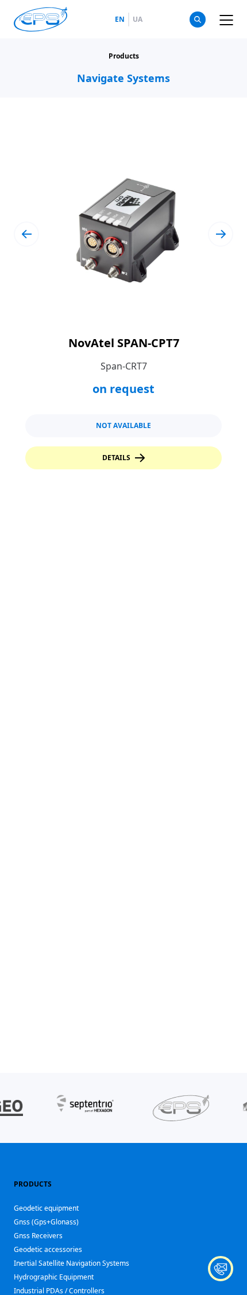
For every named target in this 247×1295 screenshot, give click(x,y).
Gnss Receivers (38, 1235)
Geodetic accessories (48, 1249)
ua (137, 19)
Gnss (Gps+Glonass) (46, 1222)
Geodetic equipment (46, 1208)
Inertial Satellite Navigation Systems (71, 1263)
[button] (26, 234)
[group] (123, 308)
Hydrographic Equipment (54, 1277)
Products (124, 56)
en (120, 19)
